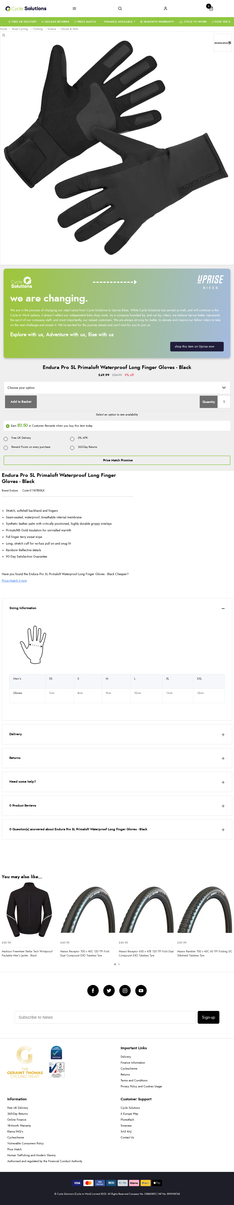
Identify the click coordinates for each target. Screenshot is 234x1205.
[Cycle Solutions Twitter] (109, 990)
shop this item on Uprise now (194, 346)
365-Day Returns (57, 22)
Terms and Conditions (134, 1080)
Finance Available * (120, 22)
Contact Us (127, 1137)
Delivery (126, 1056)
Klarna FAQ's (15, 1131)
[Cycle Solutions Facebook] (93, 990)
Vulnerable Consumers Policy (25, 1143)
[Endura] (223, 43)
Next (228, 926)
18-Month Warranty (159, 22)
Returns (125, 1074)
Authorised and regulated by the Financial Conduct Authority (44, 1161)
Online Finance (16, 1119)
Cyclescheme (129, 1068)
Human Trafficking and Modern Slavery (31, 1155)
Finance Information (133, 1062)
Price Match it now (14, 580)
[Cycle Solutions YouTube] (141, 990)
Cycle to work (195, 22)
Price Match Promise (118, 460)
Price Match (86, 22)
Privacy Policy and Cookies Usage (141, 1086)
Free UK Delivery (24, 22)
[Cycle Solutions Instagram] (125, 990)
